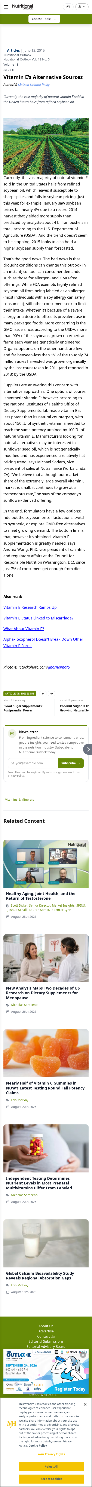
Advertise (46, 1331)
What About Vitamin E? (23, 628)
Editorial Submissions (46, 1341)
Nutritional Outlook (17, 55)
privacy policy (16, 775)
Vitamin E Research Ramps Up (30, 607)
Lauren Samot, (39, 910)
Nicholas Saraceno (24, 1005)
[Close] (85, 1404)
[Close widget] (83, 1355)
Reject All (51, 1467)
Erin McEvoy (19, 1100)
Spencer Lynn (61, 910)
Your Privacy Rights (51, 1454)
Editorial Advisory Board (46, 1346)
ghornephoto (59, 667)
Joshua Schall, (18, 910)
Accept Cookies (51, 1479)
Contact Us (46, 1336)
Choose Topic (41, 19)
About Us (46, 1326)
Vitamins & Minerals (19, 799)
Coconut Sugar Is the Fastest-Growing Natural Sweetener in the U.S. (26, 708)
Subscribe (68, 763)
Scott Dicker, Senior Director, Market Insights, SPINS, (48, 905)
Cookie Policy (38, 1446)
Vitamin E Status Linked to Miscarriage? (38, 618)
